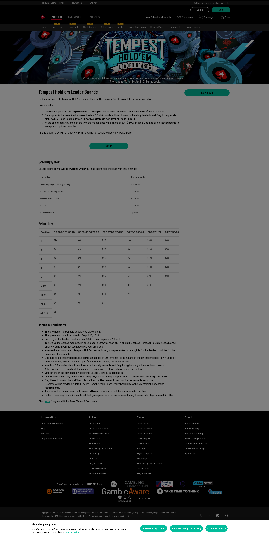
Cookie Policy (72, 532)
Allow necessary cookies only (186, 528)
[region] (134, 528)
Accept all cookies (216, 528)
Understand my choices (154, 528)
